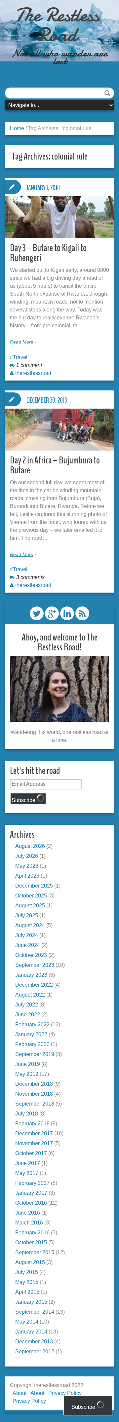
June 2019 (27, 1064)
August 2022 (30, 995)
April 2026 (27, 876)
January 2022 (31, 1034)
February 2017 (32, 1183)
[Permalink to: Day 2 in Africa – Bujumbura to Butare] (59, 430)
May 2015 (26, 1282)
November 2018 (34, 1094)
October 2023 (31, 955)
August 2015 (30, 1262)
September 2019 (34, 1054)
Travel (20, 357)
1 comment (29, 365)
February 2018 (32, 1123)
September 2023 (34, 965)
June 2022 (27, 1014)
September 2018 (34, 1104)
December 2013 (34, 1341)
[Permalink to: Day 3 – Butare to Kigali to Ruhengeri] (59, 217)
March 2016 (29, 1222)
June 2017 (27, 1163)
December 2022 (34, 985)
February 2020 (32, 1044)
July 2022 (26, 1004)
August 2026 (30, 846)
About (19, 1393)
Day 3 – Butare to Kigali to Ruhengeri (48, 253)
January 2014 (31, 1331)
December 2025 (34, 886)
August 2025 (30, 905)
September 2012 (34, 1351)
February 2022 (32, 1024)
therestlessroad (33, 373)
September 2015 (34, 1252)
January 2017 (31, 1193)
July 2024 (26, 935)
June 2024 (27, 945)
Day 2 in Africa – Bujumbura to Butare (55, 465)
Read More (21, 342)
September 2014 (34, 1312)
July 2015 (26, 1272)
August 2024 (30, 925)
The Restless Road (57, 25)
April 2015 (27, 1292)
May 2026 (26, 866)
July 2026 (26, 856)
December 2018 (34, 1084)
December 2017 (34, 1133)
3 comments (30, 577)
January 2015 (31, 1302)
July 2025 (26, 915)
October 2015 (31, 1242)
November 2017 (34, 1143)
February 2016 (32, 1232)
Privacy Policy (29, 1401)
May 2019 (26, 1074)
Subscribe (24, 800)
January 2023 (31, 975)
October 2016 (31, 1203)
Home (17, 128)
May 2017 (26, 1173)
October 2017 (31, 1153)
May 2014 (26, 1322)
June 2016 (27, 1213)
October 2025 (31, 895)
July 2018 (26, 1113)
